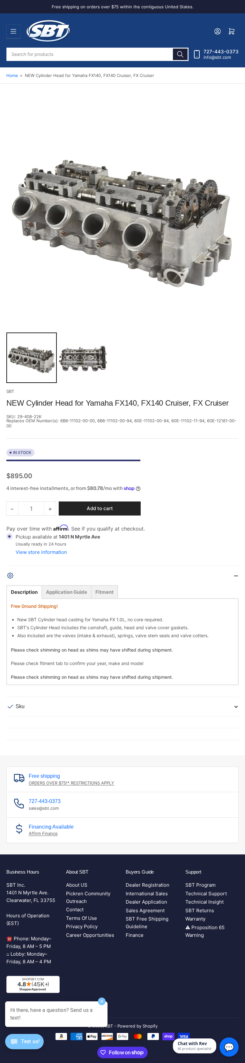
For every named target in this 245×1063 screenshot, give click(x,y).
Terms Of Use (81, 918)
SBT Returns (199, 910)
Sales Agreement (145, 910)
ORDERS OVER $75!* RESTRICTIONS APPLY (71, 782)
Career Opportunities (90, 935)
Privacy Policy (82, 926)
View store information (41, 552)
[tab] (24, 592)
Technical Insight (204, 902)
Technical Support (206, 894)
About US (76, 885)
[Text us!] (24, 1046)
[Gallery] (122, 242)
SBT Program (200, 885)
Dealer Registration (147, 885)
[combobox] (97, 54)
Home (12, 75)
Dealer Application (146, 902)
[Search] (180, 54)
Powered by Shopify (137, 1026)
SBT (10, 391)
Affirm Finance (43, 833)
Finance (135, 935)
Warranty (195, 919)
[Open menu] (13, 31)
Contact (75, 909)
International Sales (147, 894)
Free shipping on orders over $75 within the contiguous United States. (123, 6)
